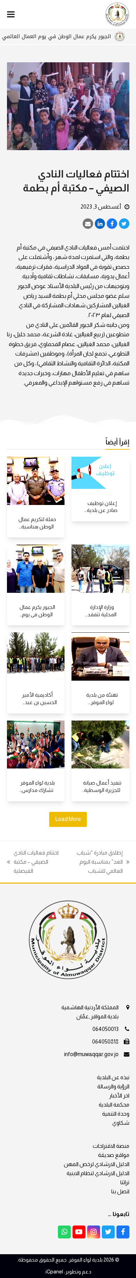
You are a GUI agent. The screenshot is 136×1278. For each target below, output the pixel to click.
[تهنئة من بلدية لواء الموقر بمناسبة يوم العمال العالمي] (100, 656)
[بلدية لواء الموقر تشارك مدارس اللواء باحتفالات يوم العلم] (36, 744)
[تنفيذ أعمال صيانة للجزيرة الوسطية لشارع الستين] (100, 744)
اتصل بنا (120, 1191)
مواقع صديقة (113, 1155)
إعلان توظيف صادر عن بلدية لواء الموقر (102, 510)
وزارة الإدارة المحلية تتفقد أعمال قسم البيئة (102, 614)
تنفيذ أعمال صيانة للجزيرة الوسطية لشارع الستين (102, 790)
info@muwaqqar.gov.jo (91, 1054)
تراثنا (124, 1182)
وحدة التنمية (115, 1114)
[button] (11, 14)
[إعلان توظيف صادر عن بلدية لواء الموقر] (100, 472)
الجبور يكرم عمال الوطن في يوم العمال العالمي (70, 36)
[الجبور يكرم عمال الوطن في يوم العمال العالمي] (36, 568)
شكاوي (120, 1123)
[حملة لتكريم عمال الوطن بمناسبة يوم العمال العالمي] (36, 480)
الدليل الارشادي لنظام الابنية (98, 1173)
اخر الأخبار (119, 1095)
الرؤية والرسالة (113, 1086)
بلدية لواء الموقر (86, 1260)
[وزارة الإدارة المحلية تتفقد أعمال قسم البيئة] (100, 568)
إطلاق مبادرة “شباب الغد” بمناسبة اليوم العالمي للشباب (103, 863)
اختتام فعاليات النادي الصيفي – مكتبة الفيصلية (36, 863)
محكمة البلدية (114, 1105)
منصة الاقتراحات (111, 1146)
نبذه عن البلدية (113, 1077)
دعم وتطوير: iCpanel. (68, 1272)
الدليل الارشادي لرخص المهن (96, 1164)
